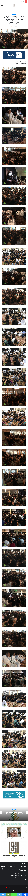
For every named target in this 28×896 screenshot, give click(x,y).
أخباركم (11, 11)
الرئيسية (15, 11)
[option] (14, 812)
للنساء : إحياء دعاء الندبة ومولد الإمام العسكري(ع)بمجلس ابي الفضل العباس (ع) (14, 814)
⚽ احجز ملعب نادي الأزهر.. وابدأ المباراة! (15, 1)
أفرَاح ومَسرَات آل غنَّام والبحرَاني (19, 873)
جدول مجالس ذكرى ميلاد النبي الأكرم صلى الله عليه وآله (13, 866)
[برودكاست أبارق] (14, 5)
